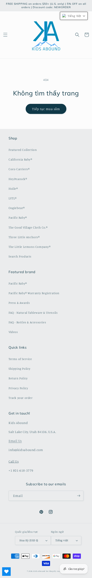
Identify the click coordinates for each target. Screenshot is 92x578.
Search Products (20, 256)
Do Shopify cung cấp (55, 571)
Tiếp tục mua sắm (46, 109)
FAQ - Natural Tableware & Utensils (33, 312)
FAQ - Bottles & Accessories (27, 322)
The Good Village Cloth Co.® (28, 227)
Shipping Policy (20, 368)
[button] (5, 34)
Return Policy (18, 378)
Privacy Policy (18, 388)
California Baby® (20, 159)
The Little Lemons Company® (30, 246)
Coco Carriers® (19, 169)
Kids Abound (39, 571)
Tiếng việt (61, 540)
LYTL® (13, 198)
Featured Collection (23, 149)
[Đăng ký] (78, 496)
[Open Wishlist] (6, 571)
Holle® (13, 188)
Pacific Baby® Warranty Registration (34, 293)
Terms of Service (20, 359)
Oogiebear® (17, 208)
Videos (13, 332)
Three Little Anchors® (24, 237)
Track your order (21, 397)
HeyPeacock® (18, 179)
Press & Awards (19, 302)
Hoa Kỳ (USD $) (28, 540)
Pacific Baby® (18, 217)
